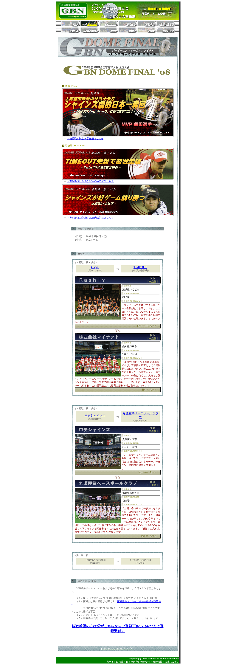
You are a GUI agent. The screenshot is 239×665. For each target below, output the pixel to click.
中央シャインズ (95, 415)
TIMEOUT (140, 267)
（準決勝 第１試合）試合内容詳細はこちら (90, 181)
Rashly (95, 267)
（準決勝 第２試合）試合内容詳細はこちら (90, 217)
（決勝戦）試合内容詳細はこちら (85, 138)
